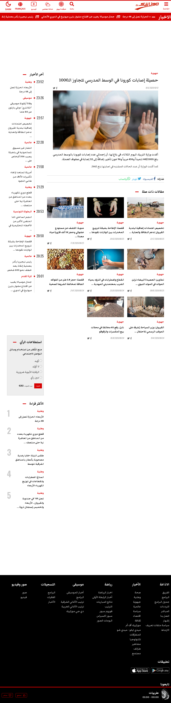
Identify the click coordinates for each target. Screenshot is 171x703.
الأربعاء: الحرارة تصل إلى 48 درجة (148, 17)
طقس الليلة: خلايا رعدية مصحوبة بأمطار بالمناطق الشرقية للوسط (29, 460)
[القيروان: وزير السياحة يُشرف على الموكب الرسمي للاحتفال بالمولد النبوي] (145, 307)
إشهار (166, 621)
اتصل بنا (164, 616)
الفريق (165, 592)
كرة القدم (26, 276)
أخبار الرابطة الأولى (102, 597)
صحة (138, 592)
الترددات (164, 606)
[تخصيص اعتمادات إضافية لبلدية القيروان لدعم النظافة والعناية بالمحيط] (145, 207)
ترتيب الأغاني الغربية (72, 606)
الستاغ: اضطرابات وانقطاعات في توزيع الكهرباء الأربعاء (33, 481)
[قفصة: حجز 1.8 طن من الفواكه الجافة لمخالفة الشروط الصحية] (65, 259)
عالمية (28, 142)
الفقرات (51, 597)
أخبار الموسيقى (75, 592)
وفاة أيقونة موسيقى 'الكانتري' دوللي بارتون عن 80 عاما (20, 108)
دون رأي (35, 378)
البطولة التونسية (22, 211)
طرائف (137, 649)
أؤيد (37, 361)
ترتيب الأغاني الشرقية (72, 602)
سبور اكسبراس (104, 616)
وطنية (28, 82)
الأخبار (51, 602)
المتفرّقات (135, 635)
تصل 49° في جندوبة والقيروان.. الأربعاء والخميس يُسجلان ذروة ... (30, 503)
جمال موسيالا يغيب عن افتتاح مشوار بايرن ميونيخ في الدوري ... (20, 286)
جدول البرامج (161, 602)
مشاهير (136, 644)
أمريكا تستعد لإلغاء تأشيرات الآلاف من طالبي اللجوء (21, 177)
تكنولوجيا (135, 639)
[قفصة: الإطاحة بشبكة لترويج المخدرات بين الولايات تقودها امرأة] (105, 207)
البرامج (165, 597)
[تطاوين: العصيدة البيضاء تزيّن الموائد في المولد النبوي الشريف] (145, 259)
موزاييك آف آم (133, 625)
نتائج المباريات (104, 602)
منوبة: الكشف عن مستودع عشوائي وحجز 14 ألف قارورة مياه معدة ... (66, 232)
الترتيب (108, 606)
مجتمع (136, 653)
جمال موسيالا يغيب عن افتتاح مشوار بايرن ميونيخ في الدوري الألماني (86, 17)
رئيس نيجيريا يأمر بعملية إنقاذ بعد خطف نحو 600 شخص (19, 266)
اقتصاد (137, 616)
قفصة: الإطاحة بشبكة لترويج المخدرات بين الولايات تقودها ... (20, 246)
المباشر (165, 611)
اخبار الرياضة (105, 592)
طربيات (154, 692)
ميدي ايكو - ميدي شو (129, 630)
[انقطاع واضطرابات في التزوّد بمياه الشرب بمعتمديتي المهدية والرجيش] (105, 259)
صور (24, 592)
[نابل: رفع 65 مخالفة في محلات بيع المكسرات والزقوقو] (105, 307)
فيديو (24, 597)
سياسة (137, 611)
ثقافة (138, 621)
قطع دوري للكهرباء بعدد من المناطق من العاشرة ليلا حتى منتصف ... (30, 438)
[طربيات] (165, 699)
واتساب (123, 179)
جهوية (154, 73)
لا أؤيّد (35, 366)
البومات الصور (104, 621)
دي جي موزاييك (75, 611)
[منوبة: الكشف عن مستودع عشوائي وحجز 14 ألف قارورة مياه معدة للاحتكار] (65, 207)
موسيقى (27, 98)
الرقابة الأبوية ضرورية (27, 372)
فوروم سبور (106, 611)
